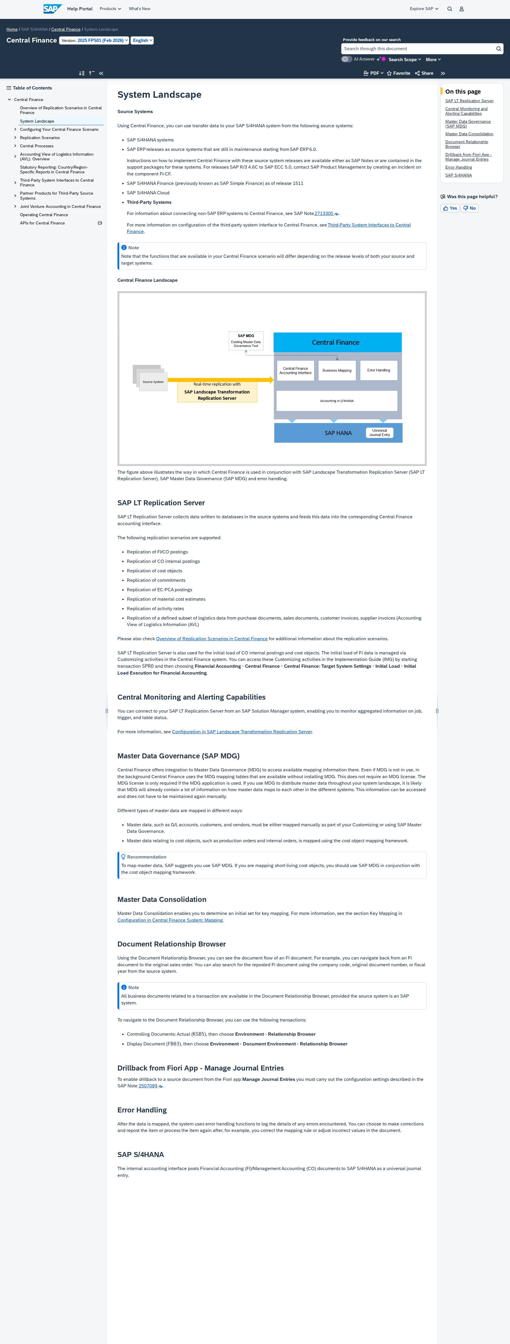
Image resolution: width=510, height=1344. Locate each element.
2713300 (324, 213)
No (469, 208)
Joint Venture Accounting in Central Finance (60, 206)
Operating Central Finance (44, 214)
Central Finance (66, 29)
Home (12, 29)
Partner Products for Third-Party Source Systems (56, 195)
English (140, 40)
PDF (371, 73)
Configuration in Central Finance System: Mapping (170, 920)
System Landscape (37, 121)
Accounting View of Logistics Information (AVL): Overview (57, 156)
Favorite (398, 73)
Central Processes (36, 146)
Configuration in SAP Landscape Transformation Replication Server (242, 731)
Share (424, 73)
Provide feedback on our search (372, 40)
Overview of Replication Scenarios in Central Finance (61, 110)
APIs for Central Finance (42, 223)
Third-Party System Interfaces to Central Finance (57, 182)
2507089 (148, 1085)
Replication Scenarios (40, 137)
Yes (450, 208)
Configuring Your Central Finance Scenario (59, 129)
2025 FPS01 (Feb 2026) (93, 40)
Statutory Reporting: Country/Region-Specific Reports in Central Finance (54, 169)
